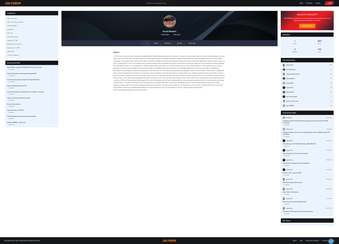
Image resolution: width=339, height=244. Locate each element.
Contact (317, 3)
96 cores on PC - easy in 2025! (292, 173)
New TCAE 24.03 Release (290, 192)
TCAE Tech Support (13, 55)
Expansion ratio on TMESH (15, 110)
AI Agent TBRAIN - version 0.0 (16, 122)
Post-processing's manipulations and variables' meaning (25, 92)
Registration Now (307, 26)
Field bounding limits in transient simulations (21, 116)
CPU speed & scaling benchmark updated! (296, 163)
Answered (167, 43)
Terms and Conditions (312, 240)
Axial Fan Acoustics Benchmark (292, 182)
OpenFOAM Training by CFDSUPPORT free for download (24, 67)
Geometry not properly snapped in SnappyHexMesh (23, 79)
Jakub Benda (290, 92)
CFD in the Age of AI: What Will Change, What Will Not (299, 144)
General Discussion (12, 37)
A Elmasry (289, 117)
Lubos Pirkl (289, 65)
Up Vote (179, 43)
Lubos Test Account (292, 101)
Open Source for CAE (13, 48)
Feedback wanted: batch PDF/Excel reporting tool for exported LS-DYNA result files (305, 121)
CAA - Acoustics (12, 18)
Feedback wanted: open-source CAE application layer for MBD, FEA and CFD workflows (306, 133)
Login (330, 3)
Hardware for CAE (12, 40)
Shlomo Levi (289, 129)
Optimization (10, 51)
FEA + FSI (10, 33)
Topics (156, 43)
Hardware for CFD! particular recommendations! (298, 211)
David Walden (290, 78)
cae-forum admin (291, 96)
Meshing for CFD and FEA (14, 44)
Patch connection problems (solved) (18, 98)
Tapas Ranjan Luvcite (293, 74)
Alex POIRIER (290, 105)
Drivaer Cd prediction (13, 104)
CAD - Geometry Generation (15, 22)
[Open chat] (331, 241)
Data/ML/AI (10, 29)
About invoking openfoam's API (17, 85)
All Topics (309, 3)
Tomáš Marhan (290, 69)
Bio (147, 43)
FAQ (301, 240)
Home (301, 3)
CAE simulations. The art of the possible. (295, 153)
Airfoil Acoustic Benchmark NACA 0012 (295, 201)
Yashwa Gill (290, 83)
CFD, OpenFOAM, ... (12, 26)
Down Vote (191, 43)
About (295, 240)
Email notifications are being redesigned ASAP (21, 73)
